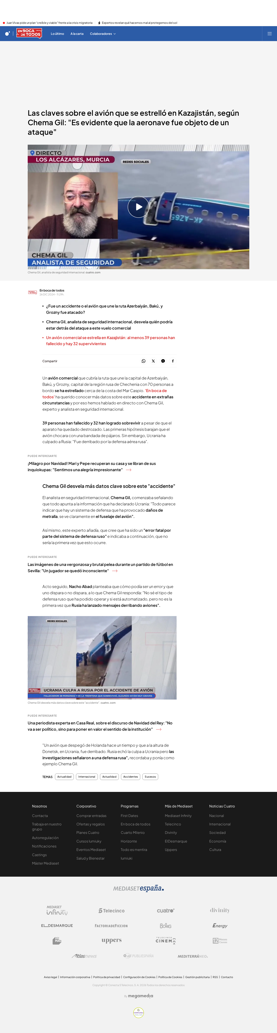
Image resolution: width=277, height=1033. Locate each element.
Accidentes (130, 776)
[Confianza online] (138, 1016)
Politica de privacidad (106, 977)
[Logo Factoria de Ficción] (111, 925)
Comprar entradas (91, 815)
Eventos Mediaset (91, 849)
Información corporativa (75, 977)
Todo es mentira (134, 849)
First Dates (129, 815)
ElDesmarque (176, 841)
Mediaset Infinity (178, 815)
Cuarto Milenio (133, 832)
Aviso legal (50, 977)
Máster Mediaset (45, 863)
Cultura (215, 849)
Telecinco (173, 824)
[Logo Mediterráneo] (193, 956)
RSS (215, 977)
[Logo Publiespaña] (138, 956)
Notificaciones (44, 846)
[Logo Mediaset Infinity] (57, 910)
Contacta (40, 815)
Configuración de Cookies (139, 977)
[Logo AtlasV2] (84, 956)
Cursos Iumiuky (88, 841)
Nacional (216, 815)
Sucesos (150, 776)
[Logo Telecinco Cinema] (166, 941)
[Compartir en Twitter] (153, 361)
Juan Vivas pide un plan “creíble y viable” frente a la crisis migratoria (49, 23)
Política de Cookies (170, 977)
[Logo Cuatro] (165, 910)
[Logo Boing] (166, 925)
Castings (39, 854)
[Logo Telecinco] (111, 910)
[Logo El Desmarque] (57, 925)
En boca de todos (52, 290)
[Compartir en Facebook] (173, 361)
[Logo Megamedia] (140, 996)
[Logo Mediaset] (138, 891)
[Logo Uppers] (111, 940)
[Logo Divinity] (220, 910)
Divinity (171, 832)
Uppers (171, 849)
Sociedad (217, 832)
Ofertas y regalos (90, 824)
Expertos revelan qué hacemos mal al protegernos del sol (139, 23)
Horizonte (129, 841)
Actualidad (64, 776)
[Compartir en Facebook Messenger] (163, 361)
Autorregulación (45, 837)
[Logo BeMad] (57, 940)
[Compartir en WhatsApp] (143, 361)
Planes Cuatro (87, 832)
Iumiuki (126, 858)
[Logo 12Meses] (220, 941)
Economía (217, 841)
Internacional (86, 776)
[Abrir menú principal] (269, 33)
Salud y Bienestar (90, 858)
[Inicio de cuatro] (7, 33)
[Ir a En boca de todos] (29, 33)
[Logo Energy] (220, 925)
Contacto (227, 977)
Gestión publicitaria (197, 977)
